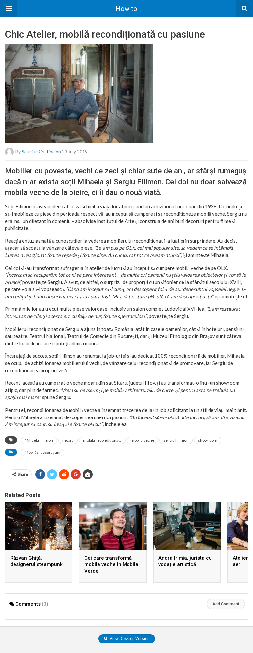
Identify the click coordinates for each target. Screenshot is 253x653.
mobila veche (142, 440)
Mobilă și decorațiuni (42, 452)
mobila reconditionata (102, 440)
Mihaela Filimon (39, 440)
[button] (8, 8)
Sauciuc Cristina (38, 151)
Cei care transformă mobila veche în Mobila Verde (111, 564)
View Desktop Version (129, 638)
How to (126, 9)
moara (68, 440)
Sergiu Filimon (176, 440)
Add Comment (225, 604)
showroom (207, 440)
